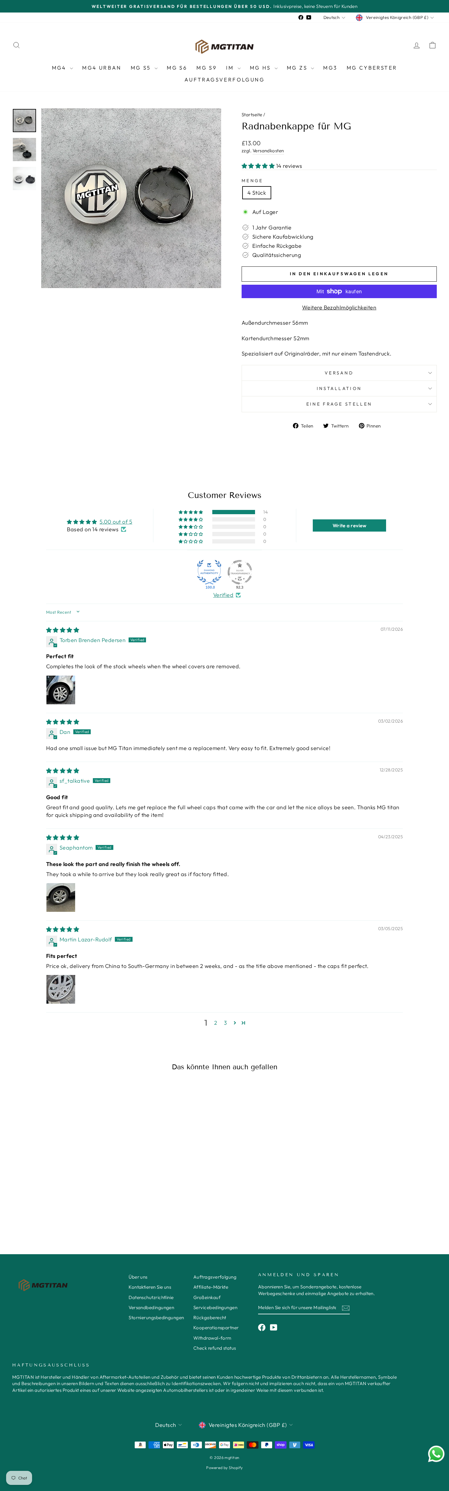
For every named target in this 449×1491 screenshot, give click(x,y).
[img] (62, 630)
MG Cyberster (372, 67)
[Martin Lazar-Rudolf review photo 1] (60, 989)
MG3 (330, 67)
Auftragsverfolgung (224, 79)
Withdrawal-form (212, 1338)
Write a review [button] (350, 525)
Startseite (252, 114)
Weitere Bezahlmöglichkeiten (339, 307)
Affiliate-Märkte (210, 1287)
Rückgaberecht (209, 1317)
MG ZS (298, 67)
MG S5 (142, 67)
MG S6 (177, 67)
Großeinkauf (207, 1297)
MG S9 (206, 67)
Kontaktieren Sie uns (150, 1287)
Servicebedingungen (215, 1307)
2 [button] (215, 1022)
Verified (223, 594)
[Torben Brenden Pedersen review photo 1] (60, 690)
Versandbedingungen (151, 1307)
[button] (259, 165)
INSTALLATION (339, 388)
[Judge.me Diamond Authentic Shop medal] (209, 572)
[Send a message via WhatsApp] (436, 1454)
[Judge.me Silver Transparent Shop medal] (240, 572)
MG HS (261, 67)
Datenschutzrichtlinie (151, 1297)
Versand (339, 373)
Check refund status (214, 1348)
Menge (252, 180)
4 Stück (256, 192)
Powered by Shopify (224, 1467)
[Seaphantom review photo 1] (60, 897)
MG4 (60, 67)
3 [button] (225, 1022)
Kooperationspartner (216, 1327)
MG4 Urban (102, 67)
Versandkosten (268, 150)
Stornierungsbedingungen (156, 1317)
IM (231, 67)
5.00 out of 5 (116, 521)
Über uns (138, 1277)
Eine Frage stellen (339, 404)
